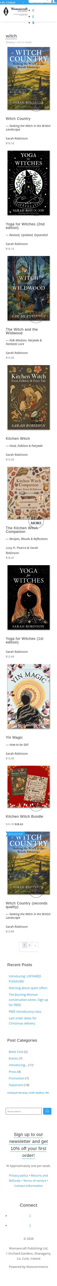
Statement (16, 1085)
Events (13, 1058)
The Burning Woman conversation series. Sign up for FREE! (28, 1000)
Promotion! (17, 1078)
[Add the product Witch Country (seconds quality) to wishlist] (47, 837)
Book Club (16, 1052)
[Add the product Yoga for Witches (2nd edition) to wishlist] (47, 156)
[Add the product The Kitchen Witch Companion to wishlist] (47, 472)
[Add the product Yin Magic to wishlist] (47, 669)
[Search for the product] (47, 1111)
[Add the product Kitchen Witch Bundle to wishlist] (47, 771)
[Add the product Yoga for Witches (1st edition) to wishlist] (47, 570)
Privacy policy (18, 1175)
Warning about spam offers (28, 988)
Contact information (28, 1186)
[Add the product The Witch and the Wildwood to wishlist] (47, 261)
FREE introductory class (25, 1011)
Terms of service (34, 1181)
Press (13, 1072)
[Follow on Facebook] (30, 1216)
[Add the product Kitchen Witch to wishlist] (47, 370)
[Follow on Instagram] (30, 1225)
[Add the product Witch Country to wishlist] (47, 52)
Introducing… (18, 1065)
